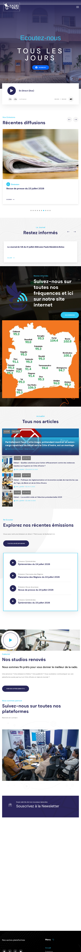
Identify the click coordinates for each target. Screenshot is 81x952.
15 (10, 99)
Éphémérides (31, 561)
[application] (40, 99)
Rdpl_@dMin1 (20, 469)
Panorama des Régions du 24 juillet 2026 (39, 577)
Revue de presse (32, 587)
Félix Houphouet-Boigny (15, 449)
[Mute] (71, 99)
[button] (31, 210)
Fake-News (15, 431)
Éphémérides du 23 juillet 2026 (34, 602)
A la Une (6, 431)
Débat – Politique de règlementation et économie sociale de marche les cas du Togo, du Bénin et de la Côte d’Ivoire (46, 481)
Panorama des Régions (34, 574)
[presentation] (69, 119)
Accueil (48, 948)
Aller (9, 258)
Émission (15, 184)
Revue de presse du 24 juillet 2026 (35, 589)
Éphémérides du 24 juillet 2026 (34, 564)
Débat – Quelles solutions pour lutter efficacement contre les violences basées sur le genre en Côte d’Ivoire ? (44, 464)
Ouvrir (9, 199)
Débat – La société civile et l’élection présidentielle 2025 (38, 497)
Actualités (26, 458)
